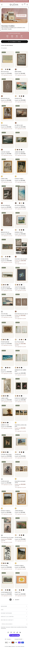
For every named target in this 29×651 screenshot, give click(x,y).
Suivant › (17, 599)
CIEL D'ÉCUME (4, 313)
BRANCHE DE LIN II (5, 98)
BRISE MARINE (18, 71)
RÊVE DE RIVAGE (5, 71)
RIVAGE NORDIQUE (5, 205)
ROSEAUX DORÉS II (19, 565)
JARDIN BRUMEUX (19, 510)
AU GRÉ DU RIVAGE (5, 287)
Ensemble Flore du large (7, 537)
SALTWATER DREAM (19, 205)
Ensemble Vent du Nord (21, 259)
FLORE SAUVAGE (5, 481)
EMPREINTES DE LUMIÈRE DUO (20, 370)
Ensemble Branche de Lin (21, 313)
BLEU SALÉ (3, 370)
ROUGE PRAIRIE (18, 537)
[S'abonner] (27, 624)
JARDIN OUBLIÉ (4, 398)
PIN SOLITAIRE (4, 565)
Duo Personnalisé (19, 342)
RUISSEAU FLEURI (19, 232)
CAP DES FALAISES (5, 152)
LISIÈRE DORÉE (4, 178)
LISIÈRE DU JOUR (5, 425)
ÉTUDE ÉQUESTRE (5, 342)
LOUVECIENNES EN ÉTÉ (6, 592)
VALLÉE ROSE (18, 454)
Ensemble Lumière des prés (20, 425)
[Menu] (2, 4)
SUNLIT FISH (17, 592)
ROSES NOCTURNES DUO (21, 398)
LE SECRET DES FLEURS (6, 454)
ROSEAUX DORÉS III (5, 510)
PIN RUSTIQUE (4, 125)
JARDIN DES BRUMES (20, 152)
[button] (22, 4)
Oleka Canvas (11, 646)
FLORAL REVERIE (4, 259)
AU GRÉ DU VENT (19, 125)
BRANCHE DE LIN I (5, 232)
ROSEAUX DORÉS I (19, 178)
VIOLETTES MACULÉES (20, 287)
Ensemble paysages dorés (20, 482)
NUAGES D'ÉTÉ (18, 98)
